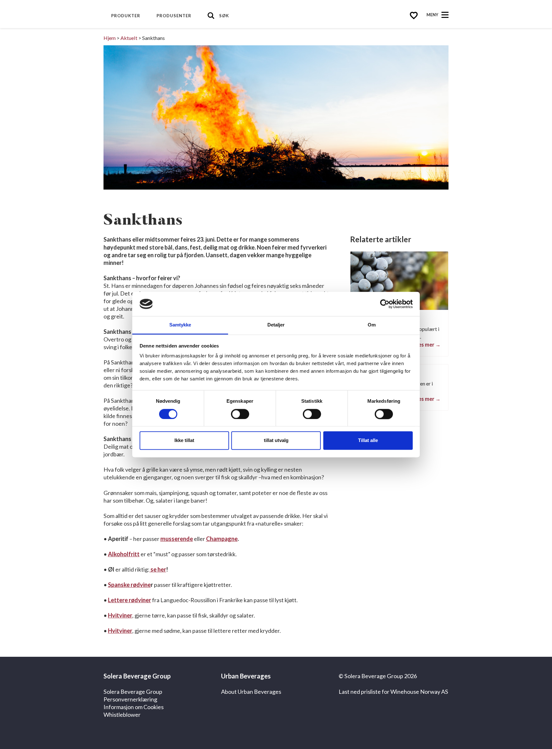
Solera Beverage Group (132, 691)
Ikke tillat (184, 440)
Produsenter (174, 15)
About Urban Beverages (251, 691)
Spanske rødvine (129, 584)
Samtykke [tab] (180, 325)
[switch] (240, 414)
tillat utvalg (276, 440)
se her (158, 569)
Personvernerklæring (130, 699)
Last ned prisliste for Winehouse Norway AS (393, 691)
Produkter (125, 15)
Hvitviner (120, 615)
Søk (224, 15)
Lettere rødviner (129, 599)
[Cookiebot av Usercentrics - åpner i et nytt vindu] (385, 304)
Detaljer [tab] (276, 325)
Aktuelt (128, 38)
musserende (176, 538)
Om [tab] (372, 325)
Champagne (222, 538)
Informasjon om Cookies (133, 706)
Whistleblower (122, 714)
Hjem (109, 38)
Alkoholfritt (124, 554)
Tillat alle (368, 440)
